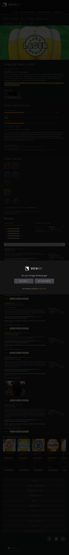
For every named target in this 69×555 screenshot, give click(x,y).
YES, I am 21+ (24, 281)
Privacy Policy (42, 288)
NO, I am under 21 (44, 281)
